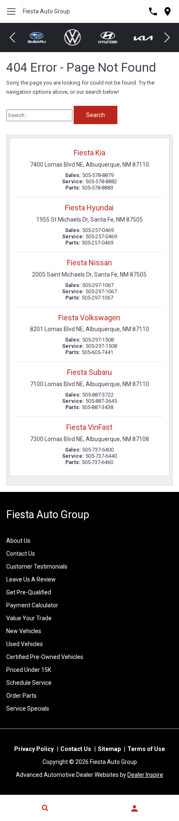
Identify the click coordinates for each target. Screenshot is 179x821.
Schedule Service (29, 682)
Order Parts (21, 695)
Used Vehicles (24, 644)
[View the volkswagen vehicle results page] (72, 37)
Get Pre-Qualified (28, 592)
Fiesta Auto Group (46, 11)
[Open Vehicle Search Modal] (45, 807)
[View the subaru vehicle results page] (36, 37)
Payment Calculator (32, 605)
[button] (12, 37)
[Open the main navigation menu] (11, 11)
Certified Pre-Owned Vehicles (44, 657)
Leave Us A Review (31, 579)
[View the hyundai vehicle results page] (107, 37)
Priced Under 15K (28, 669)
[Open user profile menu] (134, 808)
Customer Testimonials (36, 566)
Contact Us (20, 553)
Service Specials (27, 708)
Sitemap (109, 749)
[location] (167, 11)
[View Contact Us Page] (153, 11)
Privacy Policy (34, 749)
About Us (18, 540)
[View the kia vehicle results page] (142, 37)
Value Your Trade (29, 618)
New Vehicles (23, 631)
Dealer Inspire (145, 774)
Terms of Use (146, 749)
